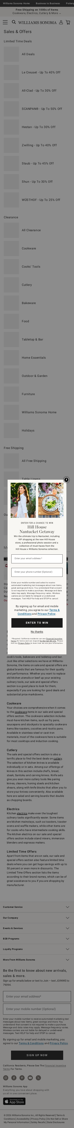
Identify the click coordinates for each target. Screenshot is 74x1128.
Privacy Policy (47, 613)
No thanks (37, 631)
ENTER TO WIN (37, 622)
